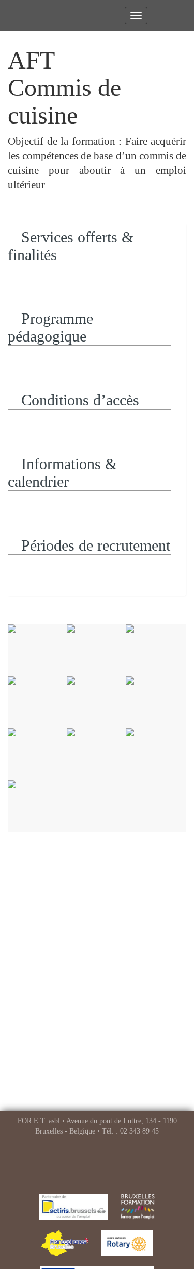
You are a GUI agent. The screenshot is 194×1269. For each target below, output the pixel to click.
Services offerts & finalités (70, 245)
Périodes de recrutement (93, 545)
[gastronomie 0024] (155, 702)
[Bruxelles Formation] (137, 1207)
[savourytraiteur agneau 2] (37, 650)
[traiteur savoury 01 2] (155, 650)
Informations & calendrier (62, 472)
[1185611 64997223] (96, 702)
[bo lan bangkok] (96, 754)
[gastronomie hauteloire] (37, 806)
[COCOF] (64, 1243)
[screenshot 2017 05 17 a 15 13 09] (37, 702)
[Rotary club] (127, 1243)
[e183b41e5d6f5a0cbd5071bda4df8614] (155, 754)
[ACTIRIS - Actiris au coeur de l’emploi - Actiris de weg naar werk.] (73, 1207)
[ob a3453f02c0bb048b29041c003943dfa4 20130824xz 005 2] (96, 650)
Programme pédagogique (50, 327)
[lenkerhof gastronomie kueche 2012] (37, 754)
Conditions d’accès (78, 399)
